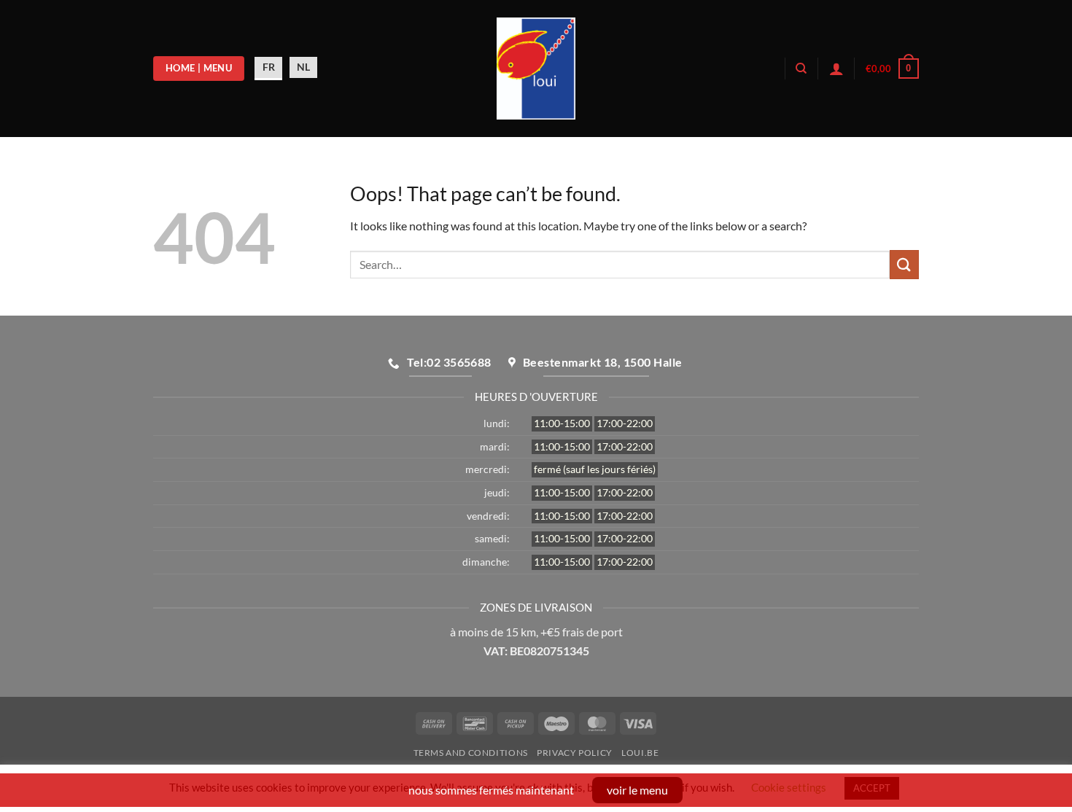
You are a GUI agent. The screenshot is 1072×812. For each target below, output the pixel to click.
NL (303, 66)
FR (269, 66)
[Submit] (904, 264)
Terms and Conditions (470, 752)
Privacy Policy (575, 752)
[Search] (801, 68)
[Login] (836, 68)
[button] (892, 68)
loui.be (640, 752)
